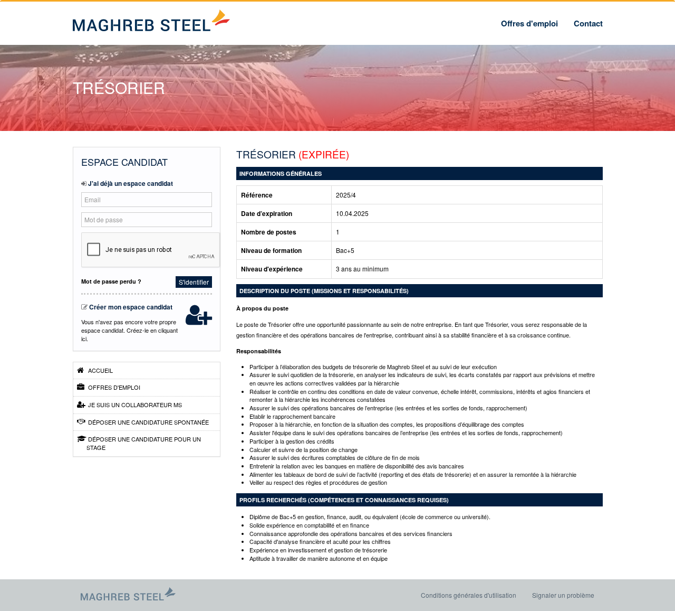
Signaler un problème (563, 594)
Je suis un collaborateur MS (134, 404)
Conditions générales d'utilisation (468, 594)
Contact (588, 23)
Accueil (99, 370)
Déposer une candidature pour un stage (143, 443)
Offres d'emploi (529, 23)
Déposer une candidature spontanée (147, 422)
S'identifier (194, 281)
